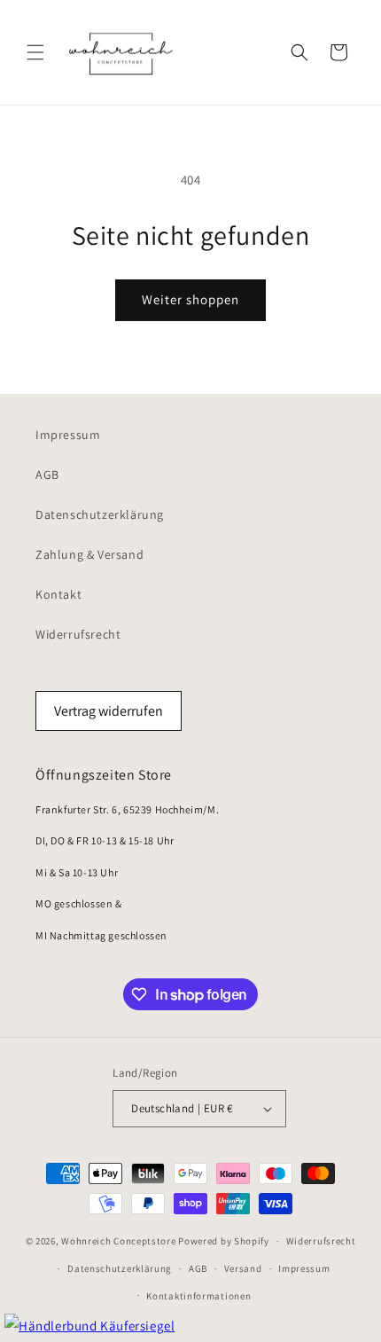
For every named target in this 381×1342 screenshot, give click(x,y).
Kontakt (58, 594)
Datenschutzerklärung (99, 514)
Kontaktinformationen (198, 1296)
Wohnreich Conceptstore (118, 1241)
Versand (243, 1268)
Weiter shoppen (190, 299)
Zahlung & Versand (89, 554)
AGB (47, 475)
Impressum (67, 435)
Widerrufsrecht (78, 634)
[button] (35, 52)
